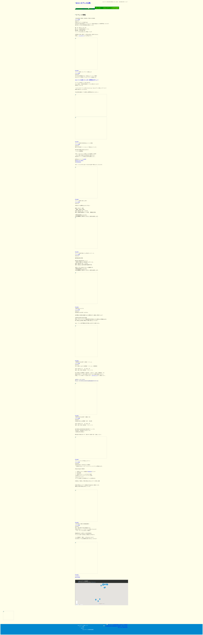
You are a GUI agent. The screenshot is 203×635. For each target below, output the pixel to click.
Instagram (89, 471)
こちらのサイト (81, 35)
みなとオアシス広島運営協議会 (88, 629)
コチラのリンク (94, 375)
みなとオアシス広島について (83, 625)
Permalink (77, 70)
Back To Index (77, 577)
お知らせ (82, 628)
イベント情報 (77, 19)
